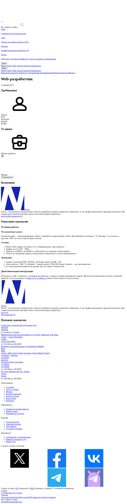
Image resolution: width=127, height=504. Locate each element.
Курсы (19, 502)
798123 (33, 488)
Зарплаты (65, 73)
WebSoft (4, 328)
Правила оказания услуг (16, 439)
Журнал (72, 73)
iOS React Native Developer (12, 362)
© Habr (4, 491)
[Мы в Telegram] (56, 486)
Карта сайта (11, 398)
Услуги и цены (12, 389)
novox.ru (4, 216)
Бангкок (14, 355)
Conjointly (5, 355)
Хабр (3, 502)
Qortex (3, 374)
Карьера (13, 502)
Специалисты (15, 73)
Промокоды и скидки (15, 414)
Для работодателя (13, 424)
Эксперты (40, 73)
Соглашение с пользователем (18, 437)
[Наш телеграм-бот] (94, 486)
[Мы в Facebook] (56, 467)
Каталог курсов (12, 396)
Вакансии (5, 73)
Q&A (7, 502)
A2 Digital (5, 364)
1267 (17, 488)
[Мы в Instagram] (19, 486)
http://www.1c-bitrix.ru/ (36, 278)
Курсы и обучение (28, 73)
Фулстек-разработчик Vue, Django (15, 372)
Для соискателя (12, 422)
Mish (3, 349)
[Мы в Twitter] (19, 467)
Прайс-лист (11, 442)
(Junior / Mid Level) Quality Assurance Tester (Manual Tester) (25, 353)
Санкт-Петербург (15, 337)
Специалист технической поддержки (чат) (19, 325)
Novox (27, 209)
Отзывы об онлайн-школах (17, 409)
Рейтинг (57, 73)
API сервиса (11, 426)
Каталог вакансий (13, 394)
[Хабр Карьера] (10, 25)
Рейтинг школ (12, 411)
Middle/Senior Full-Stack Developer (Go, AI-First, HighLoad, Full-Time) (29, 335)
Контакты (10, 401)
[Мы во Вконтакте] (94, 467)
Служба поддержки (14, 429)
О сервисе (10, 387)
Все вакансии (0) (15, 216)
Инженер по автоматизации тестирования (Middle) (22, 346)
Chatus (3, 337)
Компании (49, 73)
